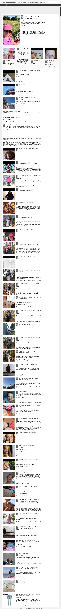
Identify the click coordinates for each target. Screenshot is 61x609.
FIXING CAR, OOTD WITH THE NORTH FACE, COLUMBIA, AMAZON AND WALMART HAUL (29, 230)
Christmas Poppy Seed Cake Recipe (26, 202)
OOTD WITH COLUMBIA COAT (9, 61)
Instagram (16, 4)
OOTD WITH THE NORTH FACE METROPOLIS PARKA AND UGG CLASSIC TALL (29, 216)
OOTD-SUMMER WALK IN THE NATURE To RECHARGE (34, 17)
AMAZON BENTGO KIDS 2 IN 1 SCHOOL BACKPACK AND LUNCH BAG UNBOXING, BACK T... (29, 542)
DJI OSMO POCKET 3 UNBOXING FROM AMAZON (30, 70)
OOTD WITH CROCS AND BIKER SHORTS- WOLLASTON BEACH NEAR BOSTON (28, 568)
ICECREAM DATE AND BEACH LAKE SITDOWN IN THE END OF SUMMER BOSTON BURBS (30, 500)
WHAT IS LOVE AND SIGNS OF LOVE (27, 445)
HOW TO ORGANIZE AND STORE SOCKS (28, 486)
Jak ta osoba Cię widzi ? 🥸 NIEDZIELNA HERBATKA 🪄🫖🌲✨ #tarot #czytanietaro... (28, 162)
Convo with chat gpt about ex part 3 (12, 111)
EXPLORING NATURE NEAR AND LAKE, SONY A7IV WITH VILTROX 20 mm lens (29, 527)
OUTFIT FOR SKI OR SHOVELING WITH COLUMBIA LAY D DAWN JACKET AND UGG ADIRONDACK (30, 176)
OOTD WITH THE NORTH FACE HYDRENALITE (29, 270)
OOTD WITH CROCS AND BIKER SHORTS (28, 364)
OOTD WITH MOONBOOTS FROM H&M (27, 97)
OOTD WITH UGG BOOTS (24, 324)
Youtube (8, 4)
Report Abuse (40, 608)
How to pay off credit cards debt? (25, 472)
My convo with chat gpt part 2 (11, 124)
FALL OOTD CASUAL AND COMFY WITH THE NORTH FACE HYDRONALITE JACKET (29, 419)
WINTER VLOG (50, 60)
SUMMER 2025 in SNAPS (24, 391)
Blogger (37, 608)
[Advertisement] (30, 9)
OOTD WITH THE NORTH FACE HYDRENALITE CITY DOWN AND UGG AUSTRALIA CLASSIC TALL (30, 243)
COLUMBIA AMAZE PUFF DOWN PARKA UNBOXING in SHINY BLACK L (28, 189)
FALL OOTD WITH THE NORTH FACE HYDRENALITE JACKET (27, 351)
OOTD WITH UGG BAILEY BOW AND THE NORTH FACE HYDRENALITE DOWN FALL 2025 (30, 311)
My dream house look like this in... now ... (27, 581)
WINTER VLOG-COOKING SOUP (37, 61)
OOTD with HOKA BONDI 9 (24, 553)
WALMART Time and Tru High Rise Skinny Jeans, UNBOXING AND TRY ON (29, 595)
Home (12, 4)
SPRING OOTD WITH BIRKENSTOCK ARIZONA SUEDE (24, 50)
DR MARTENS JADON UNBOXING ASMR (28, 432)
